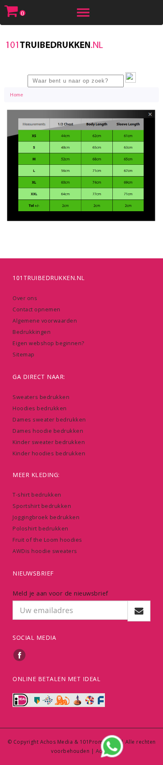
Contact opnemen (37, 309)
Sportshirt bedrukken (42, 506)
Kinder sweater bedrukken (49, 442)
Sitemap (24, 354)
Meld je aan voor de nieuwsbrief (60, 593)
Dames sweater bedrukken (49, 419)
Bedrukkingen (32, 332)
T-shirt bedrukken (37, 494)
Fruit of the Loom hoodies (47, 539)
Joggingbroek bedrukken (46, 517)
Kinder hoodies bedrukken (49, 453)
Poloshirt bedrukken (41, 528)
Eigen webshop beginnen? (48, 343)
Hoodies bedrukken (40, 408)
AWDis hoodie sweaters (45, 551)
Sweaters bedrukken (41, 397)
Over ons (25, 298)
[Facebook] (20, 655)
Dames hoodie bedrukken (48, 430)
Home (16, 94)
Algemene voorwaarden (45, 320)
